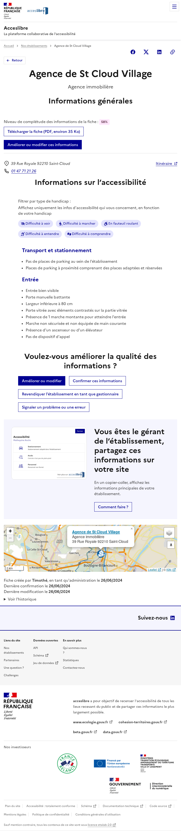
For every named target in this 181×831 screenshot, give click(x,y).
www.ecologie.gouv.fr (90, 722)
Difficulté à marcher (79, 223)
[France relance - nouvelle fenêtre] (67, 763)
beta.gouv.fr (83, 732)
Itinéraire (164, 163)
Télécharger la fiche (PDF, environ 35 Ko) (44, 131)
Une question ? (14, 668)
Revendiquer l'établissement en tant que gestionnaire (70, 394)
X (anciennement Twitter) (146, 52)
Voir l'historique (22, 599)
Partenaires (11, 660)
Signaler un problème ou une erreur (54, 407)
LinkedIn (172, 618)
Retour (17, 60)
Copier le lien (172, 52)
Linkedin (159, 52)
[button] (131, 529)
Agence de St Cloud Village (96, 531)
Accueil (9, 46)
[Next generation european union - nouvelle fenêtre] (112, 763)
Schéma (38, 655)
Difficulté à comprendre (91, 233)
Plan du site (12, 806)
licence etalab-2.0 (99, 825)
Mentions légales (15, 814)
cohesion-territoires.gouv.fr (141, 722)
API (35, 648)
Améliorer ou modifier (42, 381)
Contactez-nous (74, 668)
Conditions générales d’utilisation (97, 814)
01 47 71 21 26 (23, 171)
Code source (158, 806)
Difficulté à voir (37, 223)
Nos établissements (34, 46)
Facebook (133, 52)
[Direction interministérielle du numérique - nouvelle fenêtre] (142, 786)
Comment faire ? (113, 507)
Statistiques (71, 660)
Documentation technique (121, 806)
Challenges (11, 675)
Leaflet (152, 570)
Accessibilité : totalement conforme (50, 806)
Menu (174, 6)
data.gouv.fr (113, 732)
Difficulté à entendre (42, 233)
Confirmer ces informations (97, 381)
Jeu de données (43, 663)
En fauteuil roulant (123, 223)
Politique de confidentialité (50, 814)
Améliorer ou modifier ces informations (43, 144)
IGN (168, 570)
